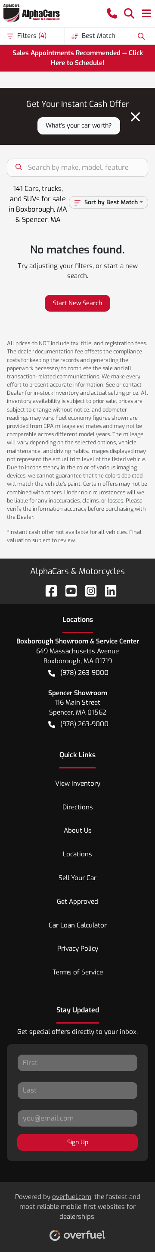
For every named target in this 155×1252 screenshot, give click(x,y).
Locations (77, 854)
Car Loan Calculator (78, 925)
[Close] (135, 117)
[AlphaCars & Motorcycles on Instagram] (87, 590)
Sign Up (77, 1142)
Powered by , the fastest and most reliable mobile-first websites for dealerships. (77, 1207)
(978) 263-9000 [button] (84, 672)
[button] (112, 13)
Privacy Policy (77, 948)
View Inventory (77, 783)
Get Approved (77, 901)
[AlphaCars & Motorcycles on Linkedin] (107, 590)
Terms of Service (78, 972)
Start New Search (77, 303)
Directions (77, 807)
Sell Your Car (77, 878)
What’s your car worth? (79, 126)
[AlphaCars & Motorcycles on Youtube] (68, 590)
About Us (78, 830)
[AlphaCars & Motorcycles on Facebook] (48, 590)
